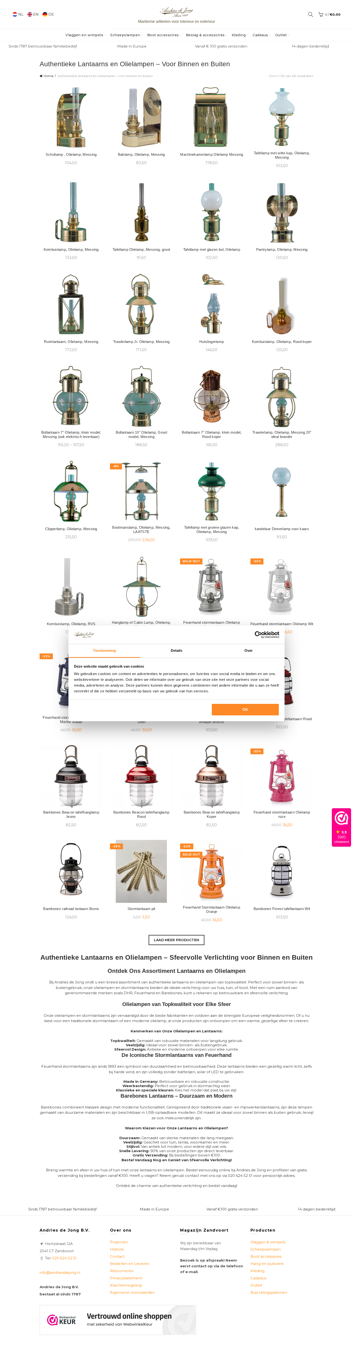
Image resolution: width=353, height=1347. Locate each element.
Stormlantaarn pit (141, 909)
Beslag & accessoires (205, 35)
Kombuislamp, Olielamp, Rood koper (282, 342)
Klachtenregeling (126, 1285)
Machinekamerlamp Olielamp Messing (211, 154)
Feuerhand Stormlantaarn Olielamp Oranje (211, 909)
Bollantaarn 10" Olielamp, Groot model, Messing (141, 434)
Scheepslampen (125, 35)
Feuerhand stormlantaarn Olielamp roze (282, 814)
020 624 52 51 (64, 1258)
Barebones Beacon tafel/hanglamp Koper (212, 814)
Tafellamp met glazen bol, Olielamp (211, 249)
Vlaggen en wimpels (86, 33)
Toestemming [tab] (104, 650)
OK (245, 709)
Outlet (281, 35)
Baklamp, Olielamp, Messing (141, 154)
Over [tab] (248, 650)
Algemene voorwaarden (132, 1292)
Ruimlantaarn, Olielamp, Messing (71, 342)
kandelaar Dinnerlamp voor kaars (282, 529)
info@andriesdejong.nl (60, 1272)
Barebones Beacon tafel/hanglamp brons (71, 814)
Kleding (239, 35)
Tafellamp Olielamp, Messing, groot (141, 249)
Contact (117, 1256)
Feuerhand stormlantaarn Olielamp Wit (281, 624)
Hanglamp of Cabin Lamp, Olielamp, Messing (141, 624)
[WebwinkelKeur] (118, 1320)
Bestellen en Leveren (129, 1263)
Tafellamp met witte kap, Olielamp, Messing (282, 155)
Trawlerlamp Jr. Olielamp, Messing (141, 342)
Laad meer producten (176, 940)
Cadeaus (260, 35)
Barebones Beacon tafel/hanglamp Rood (141, 814)
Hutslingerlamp (211, 342)
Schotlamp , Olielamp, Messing (71, 154)
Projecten (119, 1242)
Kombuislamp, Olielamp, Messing (71, 249)
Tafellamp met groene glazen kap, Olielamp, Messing (211, 529)
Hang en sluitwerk (267, 1263)
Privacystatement (126, 1278)
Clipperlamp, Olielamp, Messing (71, 529)
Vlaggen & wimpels (267, 1242)
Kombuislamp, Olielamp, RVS (71, 624)
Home (49, 76)
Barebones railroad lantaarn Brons (71, 909)
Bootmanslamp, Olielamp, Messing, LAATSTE (141, 529)
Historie (117, 1249)
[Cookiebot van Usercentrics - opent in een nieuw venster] (258, 634)
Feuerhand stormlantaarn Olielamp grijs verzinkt (211, 624)
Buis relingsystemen (268, 1292)
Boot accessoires (163, 35)
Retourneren (122, 1271)
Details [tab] (177, 650)
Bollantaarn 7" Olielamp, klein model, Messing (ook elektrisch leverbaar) (71, 434)
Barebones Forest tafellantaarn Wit (282, 909)
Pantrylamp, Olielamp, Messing (282, 249)
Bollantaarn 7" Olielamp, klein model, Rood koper (212, 434)
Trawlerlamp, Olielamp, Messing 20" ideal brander (281, 434)
